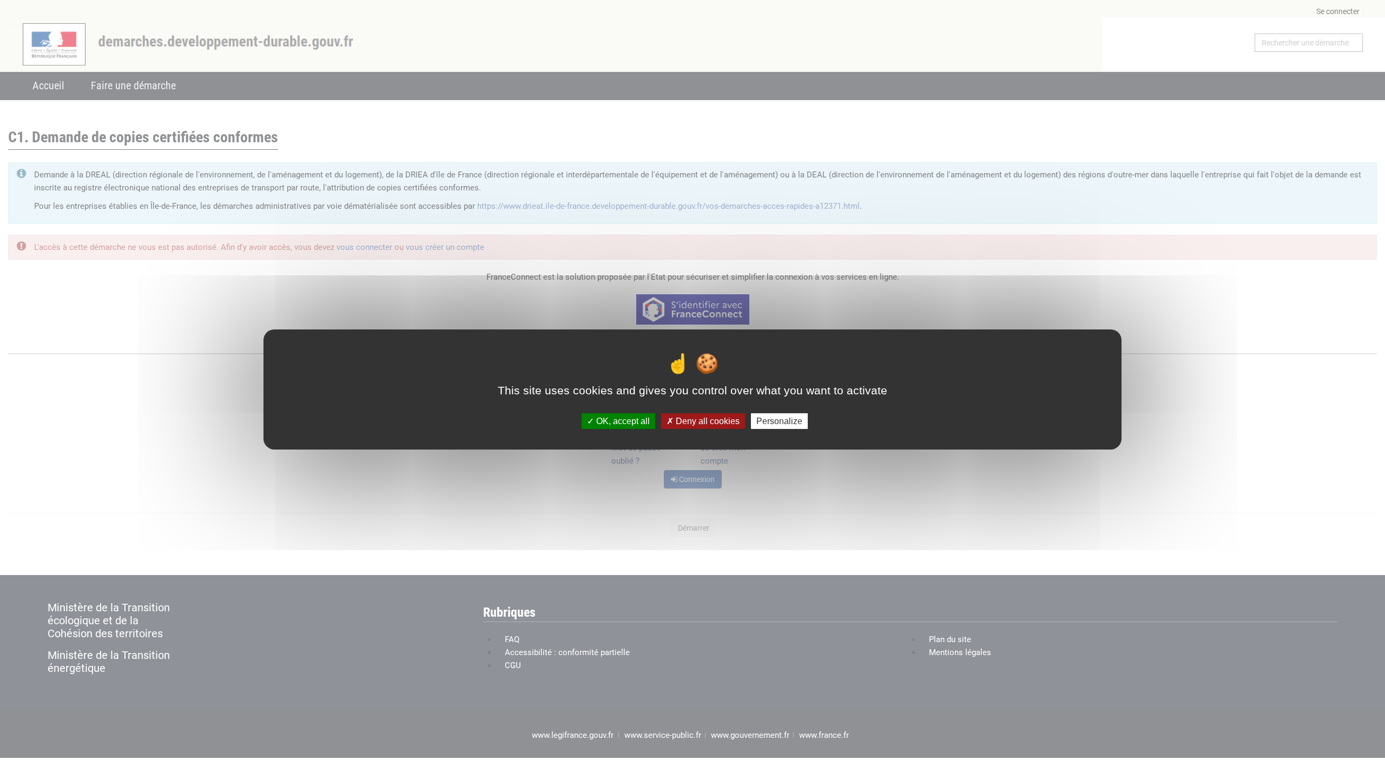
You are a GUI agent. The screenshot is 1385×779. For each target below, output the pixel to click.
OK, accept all (622, 421)
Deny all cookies (707, 421)
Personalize (779, 421)
